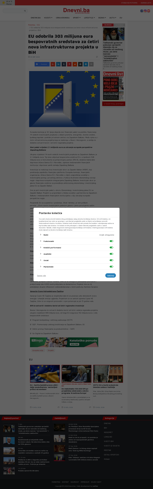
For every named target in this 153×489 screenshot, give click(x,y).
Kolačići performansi (52, 248)
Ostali (46, 260)
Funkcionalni (49, 241)
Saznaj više (41, 275)
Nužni (46, 235)
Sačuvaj (110, 275)
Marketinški (48, 267)
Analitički (47, 254)
